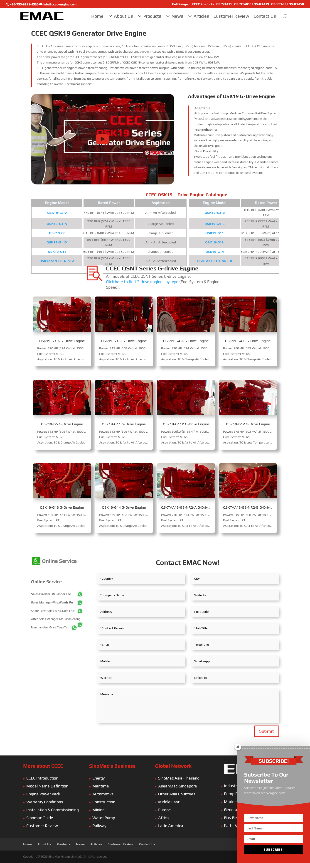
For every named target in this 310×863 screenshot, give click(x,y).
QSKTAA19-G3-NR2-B (214, 261)
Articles (201, 16)
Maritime (100, 786)
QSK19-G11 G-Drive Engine (124, 424)
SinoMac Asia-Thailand (178, 778)
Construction (103, 801)
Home (97, 16)
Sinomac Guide (39, 817)
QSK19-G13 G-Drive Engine (62, 507)
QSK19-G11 (214, 233)
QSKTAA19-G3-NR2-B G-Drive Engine (253, 507)
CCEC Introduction (42, 778)
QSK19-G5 (57, 233)
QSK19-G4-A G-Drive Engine (186, 341)
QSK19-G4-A (57, 224)
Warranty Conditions (44, 801)
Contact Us (265, 16)
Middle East (169, 801)
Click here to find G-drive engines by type (142, 281)
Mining (98, 809)
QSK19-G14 (214, 251)
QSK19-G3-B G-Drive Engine (124, 341)
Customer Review (231, 16)
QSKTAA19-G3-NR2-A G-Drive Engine (191, 507)
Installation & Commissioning (52, 809)
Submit (266, 731)
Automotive (103, 794)
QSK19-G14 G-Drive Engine (124, 507)
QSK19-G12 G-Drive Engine (248, 424)
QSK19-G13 (57, 251)
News (177, 16)
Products (152, 16)
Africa (163, 817)
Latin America (170, 825)
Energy (98, 778)
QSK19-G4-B (214, 224)
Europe (164, 809)
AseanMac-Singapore (177, 786)
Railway (99, 825)
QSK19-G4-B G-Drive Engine (248, 341)
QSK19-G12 (214, 242)
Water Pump (103, 817)
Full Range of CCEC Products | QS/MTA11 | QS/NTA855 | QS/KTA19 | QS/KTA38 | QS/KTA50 (238, 4)
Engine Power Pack (43, 794)
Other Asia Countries (176, 794)
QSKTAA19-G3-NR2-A (56, 261)
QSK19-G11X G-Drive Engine (186, 424)
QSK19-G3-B (215, 212)
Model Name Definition (47, 786)
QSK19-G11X (57, 242)
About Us (123, 16)
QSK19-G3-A (57, 212)
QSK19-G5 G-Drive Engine (62, 424)
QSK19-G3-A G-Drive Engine (62, 341)
